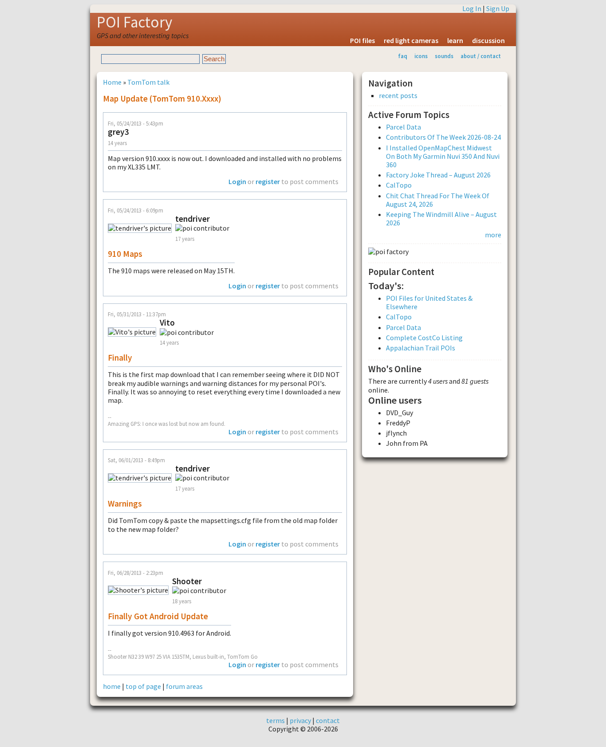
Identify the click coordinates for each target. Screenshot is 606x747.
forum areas (184, 686)
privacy (300, 720)
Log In (471, 8)
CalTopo (399, 185)
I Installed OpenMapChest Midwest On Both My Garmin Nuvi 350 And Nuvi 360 (443, 156)
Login (237, 181)
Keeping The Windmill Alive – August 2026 (441, 218)
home (112, 686)
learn (455, 40)
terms (275, 720)
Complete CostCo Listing (424, 337)
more (493, 234)
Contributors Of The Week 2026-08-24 (443, 137)
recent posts (398, 95)
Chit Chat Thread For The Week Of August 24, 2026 (437, 199)
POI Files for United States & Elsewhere (429, 302)
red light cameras (411, 40)
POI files (362, 40)
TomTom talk (148, 82)
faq (402, 55)
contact (328, 720)
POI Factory (134, 22)
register (268, 181)
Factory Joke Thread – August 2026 (438, 174)
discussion (488, 40)
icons (421, 55)
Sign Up (497, 8)
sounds (444, 55)
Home (112, 82)
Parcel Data (403, 126)
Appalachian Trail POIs (420, 347)
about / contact (480, 55)
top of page (143, 686)
